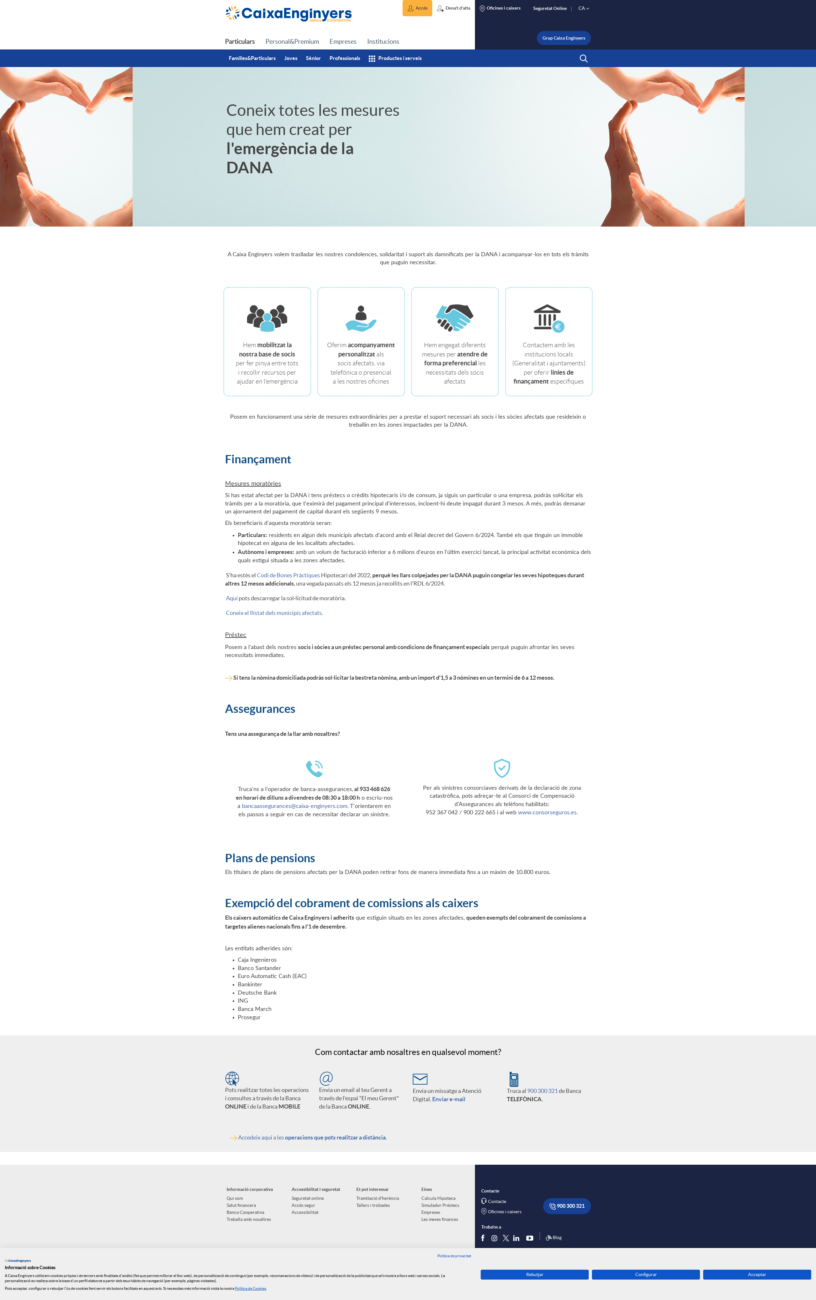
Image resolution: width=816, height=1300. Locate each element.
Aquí (232, 598)
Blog (557, 1237)
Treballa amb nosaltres (249, 1219)
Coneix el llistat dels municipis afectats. (274, 612)
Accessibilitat (305, 1212)
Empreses (430, 1212)
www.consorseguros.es (547, 813)
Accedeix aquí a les (312, 1137)
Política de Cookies (250, 1288)
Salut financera (241, 1205)
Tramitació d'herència (377, 1198)
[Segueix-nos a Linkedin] (518, 1237)
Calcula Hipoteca (438, 1198)
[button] (417, 8)
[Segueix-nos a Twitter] (506, 1237)
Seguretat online (308, 1198)
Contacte (497, 1201)
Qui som (235, 1198)
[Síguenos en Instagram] (495, 1237)
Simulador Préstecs (440, 1205)
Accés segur (303, 1205)
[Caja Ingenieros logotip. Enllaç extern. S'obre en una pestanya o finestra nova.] (18, 1261)
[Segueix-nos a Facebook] (484, 1237)
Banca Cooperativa (245, 1212)
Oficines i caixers (504, 1211)
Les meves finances (439, 1219)
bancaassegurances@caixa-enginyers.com (294, 806)
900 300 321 (542, 1090)
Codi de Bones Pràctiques (289, 575)
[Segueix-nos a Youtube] (531, 1237)
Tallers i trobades (373, 1205)
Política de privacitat (454, 1256)
